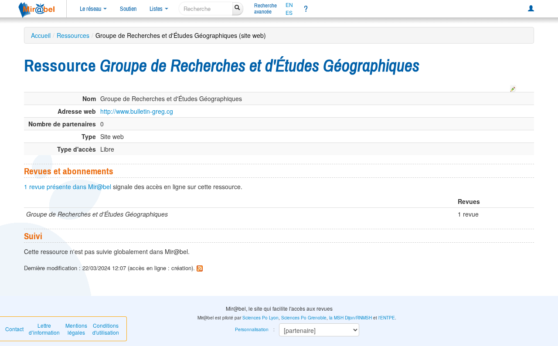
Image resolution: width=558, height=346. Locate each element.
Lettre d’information (44, 329)
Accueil (41, 35)
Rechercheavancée (265, 8)
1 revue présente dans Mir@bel (67, 186)
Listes (157, 8)
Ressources (73, 35)
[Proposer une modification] (513, 87)
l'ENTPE (386, 318)
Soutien (128, 8)
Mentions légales (76, 329)
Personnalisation (252, 329)
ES (289, 13)
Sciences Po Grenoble (304, 318)
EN (289, 5)
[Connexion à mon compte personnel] (531, 8)
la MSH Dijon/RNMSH (350, 318)
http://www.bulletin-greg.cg (136, 111)
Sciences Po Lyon (260, 318)
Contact (14, 328)
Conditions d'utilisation (105, 329)
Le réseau (91, 8)
